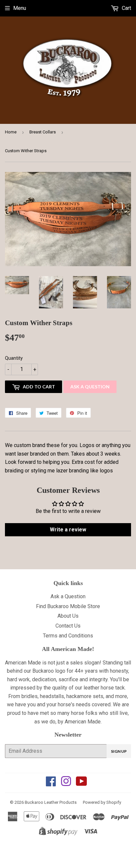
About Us (68, 616)
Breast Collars (42, 131)
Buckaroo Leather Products (51, 802)
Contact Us (68, 626)
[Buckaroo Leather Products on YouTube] (81, 783)
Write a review (68, 529)
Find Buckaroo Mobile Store (68, 606)
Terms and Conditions (68, 635)
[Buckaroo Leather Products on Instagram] (66, 783)
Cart (125, 8)
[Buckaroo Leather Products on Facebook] (51, 783)
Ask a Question (90, 386)
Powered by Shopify (102, 802)
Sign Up (119, 751)
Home (11, 131)
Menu (19, 8)
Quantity (14, 358)
